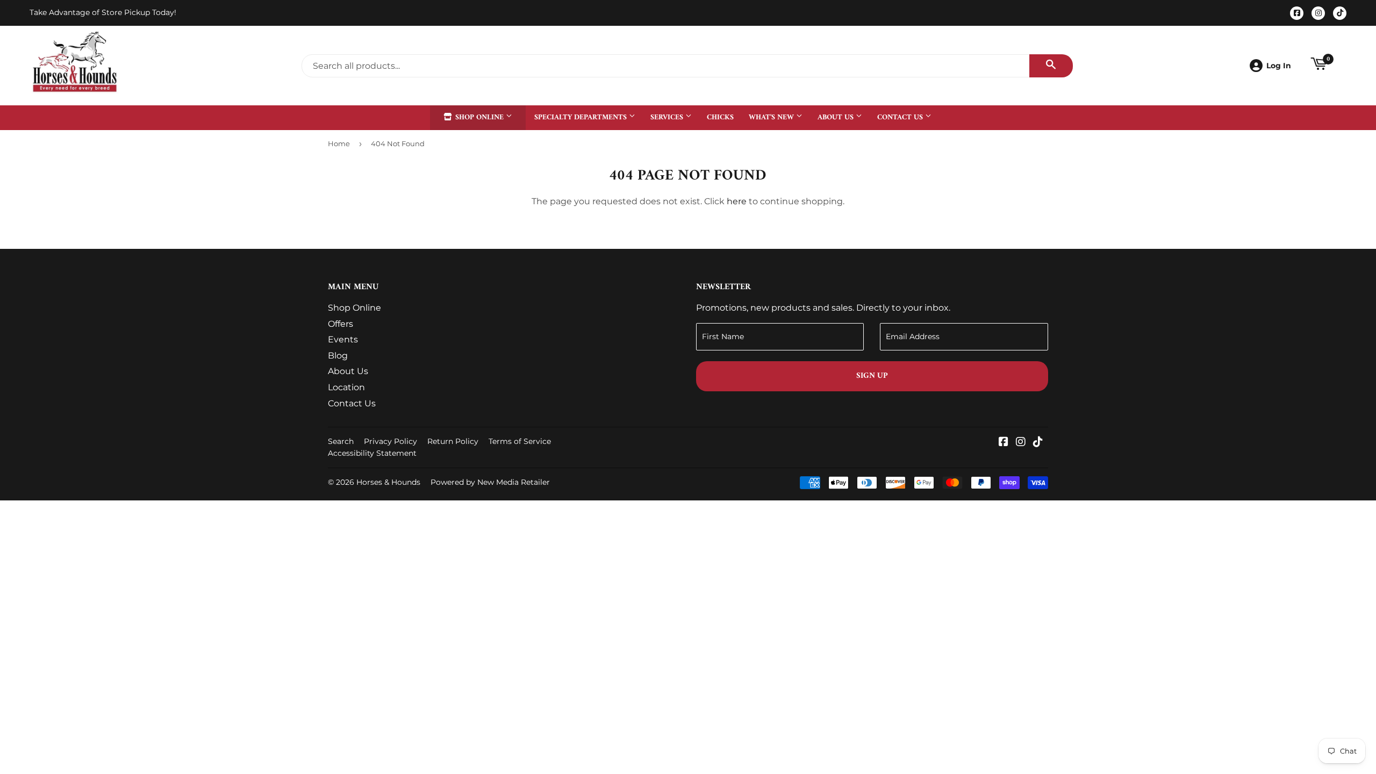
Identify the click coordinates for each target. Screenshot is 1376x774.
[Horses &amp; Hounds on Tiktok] (1038, 443)
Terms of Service (520, 441)
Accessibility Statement (372, 453)
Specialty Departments (581, 117)
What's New (772, 117)
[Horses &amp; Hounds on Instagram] (1021, 443)
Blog (338, 355)
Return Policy (452, 441)
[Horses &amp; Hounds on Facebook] (1003, 443)
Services (667, 117)
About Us (837, 117)
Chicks (720, 117)
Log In (1278, 65)
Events (343, 339)
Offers (340, 324)
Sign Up (872, 376)
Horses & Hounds (388, 482)
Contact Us (901, 117)
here (737, 201)
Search (341, 441)
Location (346, 387)
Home (339, 143)
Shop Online (479, 117)
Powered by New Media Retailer (490, 482)
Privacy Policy (390, 441)
